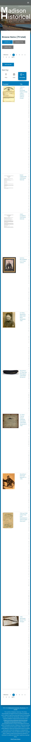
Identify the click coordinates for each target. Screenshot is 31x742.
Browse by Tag (19, 42)
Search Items (7, 47)
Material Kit (11, 707)
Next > (13, 57)
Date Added (22, 75)
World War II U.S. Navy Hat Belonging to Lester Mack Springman (23, 374)
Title (6, 75)
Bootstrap (16, 707)
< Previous (5, 54)
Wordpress (23, 707)
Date (14, 75)
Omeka (15, 709)
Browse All (7, 42)
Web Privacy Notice (15, 739)
